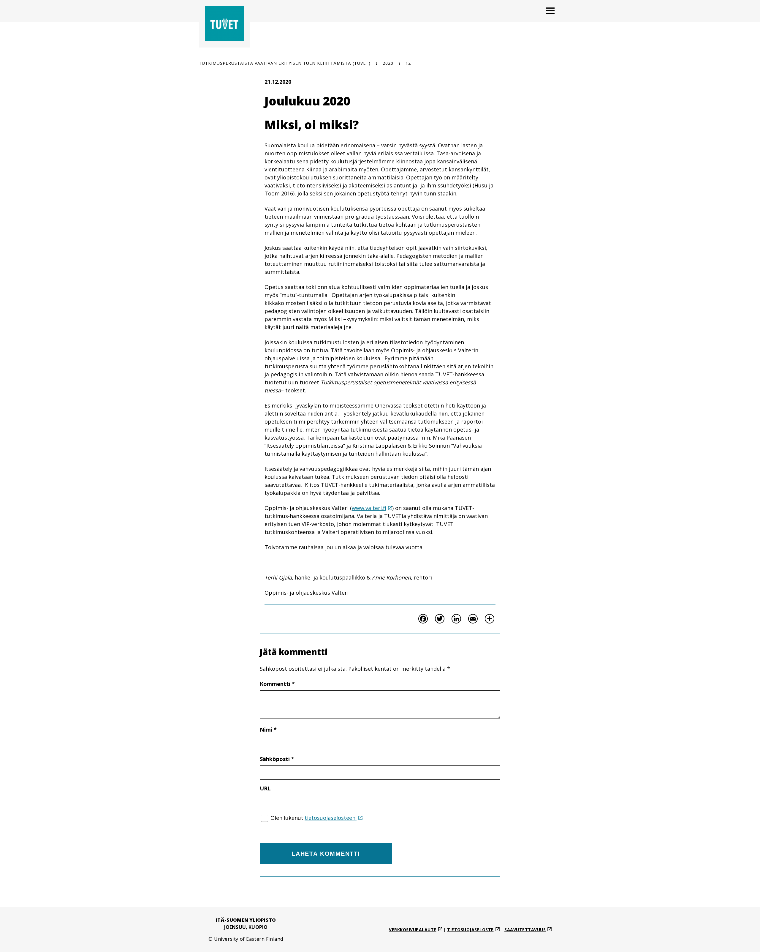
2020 (388, 63)
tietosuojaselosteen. (331, 817)
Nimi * (268, 729)
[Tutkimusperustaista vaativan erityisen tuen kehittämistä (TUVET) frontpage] (224, 23)
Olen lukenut (313, 817)
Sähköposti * (277, 758)
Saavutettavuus (525, 929)
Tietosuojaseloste (470, 929)
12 (408, 63)
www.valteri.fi (369, 507)
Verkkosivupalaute (412, 929)
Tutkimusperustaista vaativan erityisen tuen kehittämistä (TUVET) (284, 63)
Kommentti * (277, 683)
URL (265, 788)
